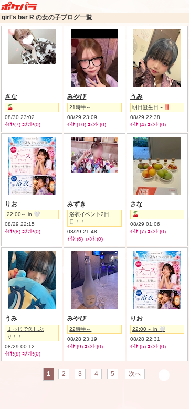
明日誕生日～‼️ (151, 107)
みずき (76, 204)
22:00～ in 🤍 (23, 214)
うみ (136, 96)
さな (11, 96)
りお (11, 204)
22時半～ (80, 329)
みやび (76, 96)
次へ (135, 374)
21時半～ (80, 107)
